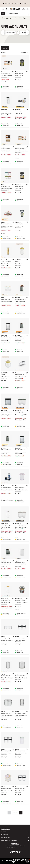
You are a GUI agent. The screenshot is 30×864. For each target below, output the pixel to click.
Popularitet (23, 52)
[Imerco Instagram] (13, 852)
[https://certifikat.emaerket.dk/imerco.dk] (13, 862)
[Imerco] (15, 9)
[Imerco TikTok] (15, 852)
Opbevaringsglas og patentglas (9, 18)
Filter (4, 48)
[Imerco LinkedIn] (19, 852)
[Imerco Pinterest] (17, 852)
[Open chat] (3, 13)
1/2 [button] (14, 813)
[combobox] (15, 812)
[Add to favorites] (13, 71)
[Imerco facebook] (11, 852)
